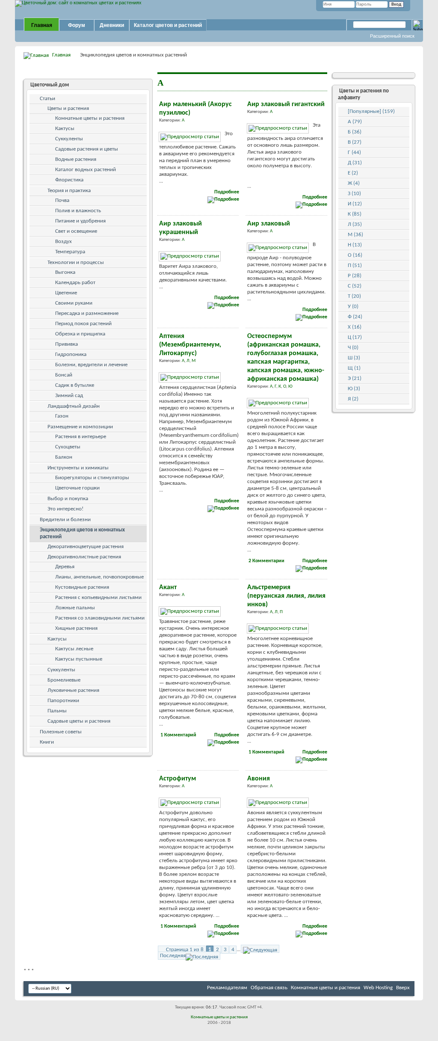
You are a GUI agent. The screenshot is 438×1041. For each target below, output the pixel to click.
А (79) (355, 122)
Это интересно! (65, 509)
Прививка (66, 344)
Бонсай (63, 375)
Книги (47, 742)
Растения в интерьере (80, 436)
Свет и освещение (76, 231)
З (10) (354, 193)
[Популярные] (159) (371, 111)
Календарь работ (75, 282)
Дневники (112, 25)
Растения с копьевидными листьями (98, 597)
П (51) (355, 265)
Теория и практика (69, 190)
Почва (62, 200)
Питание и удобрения (80, 221)
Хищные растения (76, 628)
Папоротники (63, 700)
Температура (70, 252)
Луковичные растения (73, 690)
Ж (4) (354, 183)
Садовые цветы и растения (78, 721)
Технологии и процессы (75, 262)
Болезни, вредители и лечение (91, 365)
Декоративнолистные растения (84, 557)
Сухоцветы (67, 447)
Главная (41, 25)
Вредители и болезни (65, 519)
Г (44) (354, 152)
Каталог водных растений (85, 169)
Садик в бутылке (74, 385)
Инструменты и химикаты (78, 468)
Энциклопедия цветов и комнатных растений (82, 533)
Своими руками (73, 303)
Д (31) (355, 163)
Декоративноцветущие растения (85, 546)
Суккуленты (69, 139)
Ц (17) (355, 337)
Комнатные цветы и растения (89, 118)
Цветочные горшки (77, 488)
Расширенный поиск (392, 36)
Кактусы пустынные (78, 659)
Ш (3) (354, 358)
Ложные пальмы (75, 608)
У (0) (353, 306)
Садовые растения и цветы (86, 149)
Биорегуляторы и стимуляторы (92, 477)
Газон (61, 416)
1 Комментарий (178, 735)
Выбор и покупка (67, 498)
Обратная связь (269, 988)
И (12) (355, 204)
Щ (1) (354, 368)
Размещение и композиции (80, 427)
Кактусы (64, 128)
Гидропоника (70, 354)
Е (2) (353, 173)
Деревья (64, 566)
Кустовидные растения (82, 587)
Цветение (66, 293)
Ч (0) (353, 347)
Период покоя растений (83, 323)
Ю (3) (354, 388)
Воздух (63, 241)
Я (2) (353, 399)
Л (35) (355, 224)
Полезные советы (61, 732)
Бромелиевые (63, 680)
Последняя (173, 955)
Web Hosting (378, 988)
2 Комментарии (266, 561)
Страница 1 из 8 (185, 949)
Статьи (47, 98)
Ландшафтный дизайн (73, 406)
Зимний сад (69, 395)
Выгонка (65, 272)
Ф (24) (355, 317)
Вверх (403, 988)
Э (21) (354, 378)
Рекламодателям (227, 988)
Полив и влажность (78, 211)
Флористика (69, 180)
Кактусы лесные (74, 649)
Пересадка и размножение (86, 313)
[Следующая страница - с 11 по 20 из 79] (260, 949)
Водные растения (75, 159)
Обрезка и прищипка (80, 334)
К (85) (354, 214)
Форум (76, 25)
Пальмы (57, 711)
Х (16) (354, 327)
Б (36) (354, 132)
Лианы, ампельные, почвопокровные (99, 577)
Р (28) (354, 276)
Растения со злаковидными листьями (100, 618)
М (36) (355, 234)
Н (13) (355, 245)
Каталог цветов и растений (168, 25)
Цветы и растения (68, 108)
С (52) (354, 286)
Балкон (63, 457)
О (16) (355, 255)
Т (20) (354, 296)
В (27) (354, 142)
